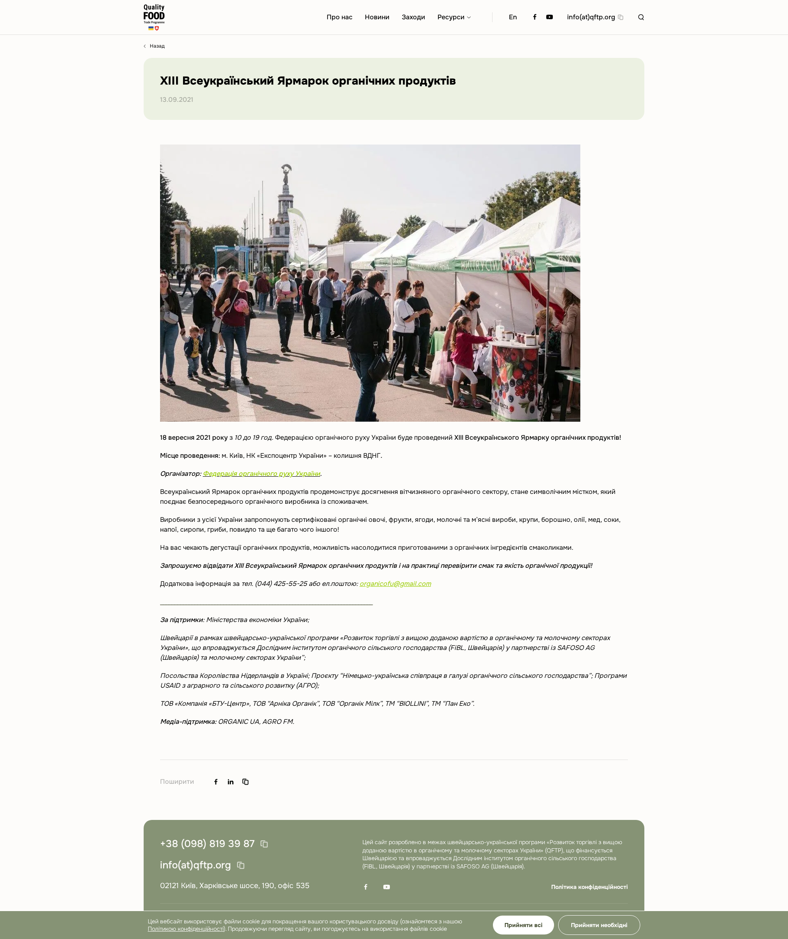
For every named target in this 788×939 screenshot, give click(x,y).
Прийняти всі (523, 925)
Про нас (340, 17)
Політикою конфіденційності (186, 928)
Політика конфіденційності (589, 887)
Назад (157, 46)
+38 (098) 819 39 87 (207, 844)
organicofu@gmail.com (395, 583)
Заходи (413, 17)
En (513, 17)
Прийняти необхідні (599, 925)
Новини (377, 17)
